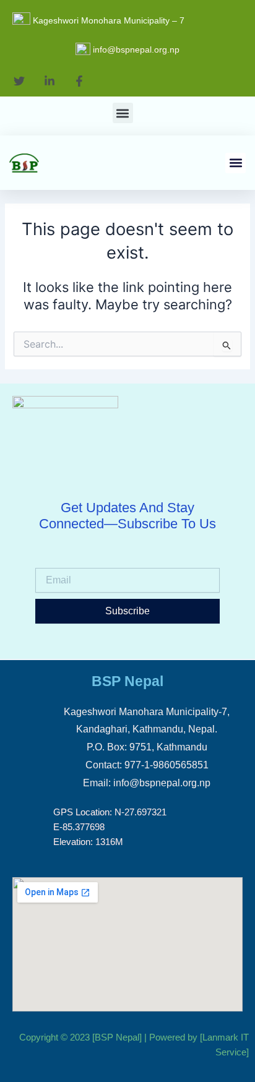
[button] (123, 113)
